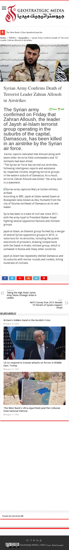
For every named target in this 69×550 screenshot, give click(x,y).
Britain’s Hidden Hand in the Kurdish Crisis (27, 320)
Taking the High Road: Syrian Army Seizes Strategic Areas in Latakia (21, 294)
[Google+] (28, 540)
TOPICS (12, 38)
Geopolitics (23, 38)
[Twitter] (34, 540)
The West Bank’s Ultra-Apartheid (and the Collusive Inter (31, 32)
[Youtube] (40, 540)
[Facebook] (31, 540)
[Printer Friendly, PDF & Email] (56, 109)
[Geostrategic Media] (34, 13)
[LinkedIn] (37, 540)
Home (3, 38)
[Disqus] (34, 468)
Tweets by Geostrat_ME (12, 516)
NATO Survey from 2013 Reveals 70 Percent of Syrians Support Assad (46, 304)
